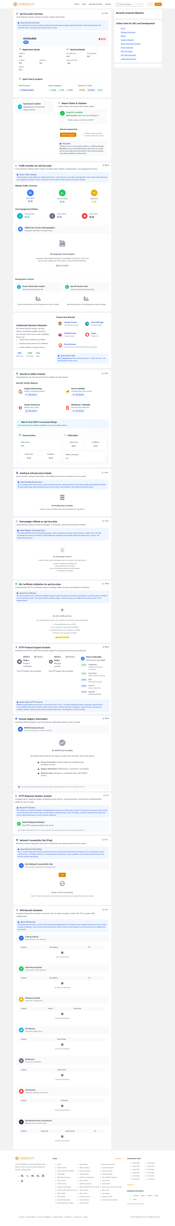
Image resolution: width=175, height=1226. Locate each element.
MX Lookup (105, 1193)
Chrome (135, 1195)
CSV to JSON (84, 1181)
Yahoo (70, 90)
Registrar (22, 53)
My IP (123, 29)
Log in (150, 4)
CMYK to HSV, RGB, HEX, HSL (67, 1190)
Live (101, 90)
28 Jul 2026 (135, 1179)
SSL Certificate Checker (109, 1177)
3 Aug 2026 (136, 1169)
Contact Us (77, 1217)
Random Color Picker (64, 1187)
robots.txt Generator (87, 1177)
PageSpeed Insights (28, 90)
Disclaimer (67, 1217)
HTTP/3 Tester (84, 1203)
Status (85, 1217)
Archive (92, 90)
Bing (62, 90)
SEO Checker (84, 1164)
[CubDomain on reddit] (22, 1181)
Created (21, 60)
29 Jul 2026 (150, 1176)
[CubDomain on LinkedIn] (43, 1176)
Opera (156, 1195)
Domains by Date (95, 4)
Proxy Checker (84, 1200)
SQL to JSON (61, 1193)
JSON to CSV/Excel (86, 1184)
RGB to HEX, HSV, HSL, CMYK (111, 1187)
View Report (32, 395)
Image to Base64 (127, 40)
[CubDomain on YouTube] (32, 1176)
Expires (21, 67)
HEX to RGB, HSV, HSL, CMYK (89, 1187)
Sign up (158, 4)
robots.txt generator (128, 59)
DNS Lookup (61, 1197)
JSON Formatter (107, 1174)
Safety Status (25, 442)
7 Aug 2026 (136, 1163)
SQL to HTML (84, 1190)
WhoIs (123, 36)
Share (106, 13)
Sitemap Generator (128, 32)
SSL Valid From (71, 53)
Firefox (149, 1195)
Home (77, 4)
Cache (83, 90)
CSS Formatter (84, 1174)
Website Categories (72, 455)
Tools (84, 4)
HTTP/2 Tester (62, 1184)
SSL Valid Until (91, 53)
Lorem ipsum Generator (110, 1200)
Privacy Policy (30, 1217)
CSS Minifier (61, 1174)
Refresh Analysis (68, 135)
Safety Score (29, 454)
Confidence (51, 454)
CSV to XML (106, 1181)
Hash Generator (127, 48)
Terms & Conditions (44, 1217)
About (22, 1217)
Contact (108, 4)
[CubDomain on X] (27, 1176)
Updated (42, 60)
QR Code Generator (128, 55)
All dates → (131, 1185)
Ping (62, 875)
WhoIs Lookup (84, 1168)
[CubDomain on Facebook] (22, 1176)
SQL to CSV (105, 1190)
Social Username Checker (130, 44)
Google (54, 90)
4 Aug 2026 (150, 1166)
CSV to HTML (61, 1181)
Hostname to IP (85, 1197)
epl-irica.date (52, 38)
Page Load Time (72, 60)
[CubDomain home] (24, 1158)
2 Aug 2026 (150, 1169)
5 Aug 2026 (136, 1166)
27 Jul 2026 (150, 1179)
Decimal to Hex (107, 1197)
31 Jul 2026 (150, 1173)
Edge (142, 1195)
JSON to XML (106, 1184)
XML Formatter (127, 51)
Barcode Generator (63, 1200)
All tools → (118, 1159)
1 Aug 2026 (136, 1173)
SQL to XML (83, 1193)
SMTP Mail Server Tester (65, 1203)
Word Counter (62, 1168)
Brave (135, 1199)
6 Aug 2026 (150, 1163)
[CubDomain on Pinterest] (38, 1176)
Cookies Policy (57, 1217)
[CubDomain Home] (23, 4)
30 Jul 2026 (135, 1176)
